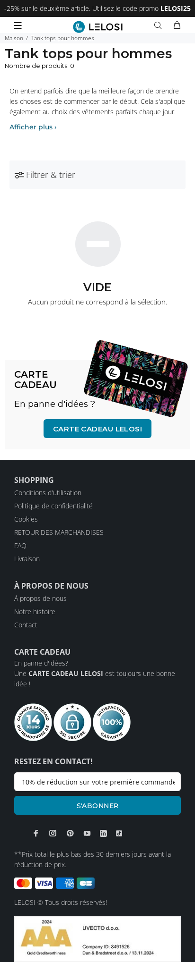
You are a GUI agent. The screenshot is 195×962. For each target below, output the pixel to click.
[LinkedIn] (103, 833)
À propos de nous (40, 598)
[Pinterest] (70, 833)
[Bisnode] (97, 938)
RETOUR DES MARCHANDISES (59, 532)
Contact (25, 624)
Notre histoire (34, 611)
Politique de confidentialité (53, 505)
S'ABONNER (98, 806)
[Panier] (177, 25)
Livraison (27, 558)
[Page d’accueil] (98, 27)
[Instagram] (53, 833)
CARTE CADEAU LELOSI (97, 428)
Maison (14, 38)
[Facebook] (36, 833)
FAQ (20, 545)
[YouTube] (87, 833)
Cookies (26, 519)
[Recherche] (160, 25)
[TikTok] (119, 833)
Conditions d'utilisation (47, 492)
